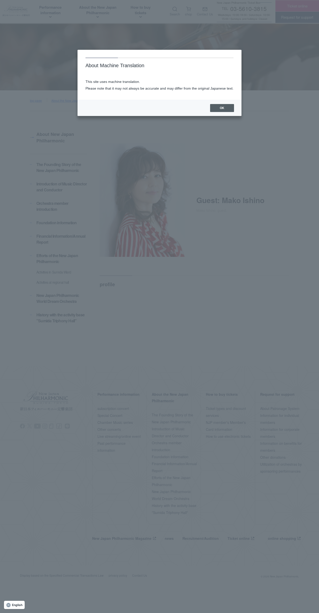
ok (222, 108)
